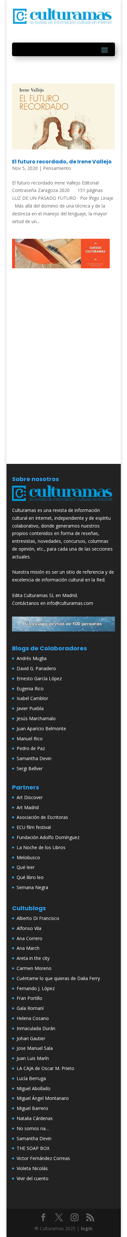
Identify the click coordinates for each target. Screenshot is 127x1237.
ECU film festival (34, 827)
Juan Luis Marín (33, 1058)
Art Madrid (28, 807)
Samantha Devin (34, 758)
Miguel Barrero (32, 1108)
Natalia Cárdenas (35, 1118)
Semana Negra (32, 887)
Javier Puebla (30, 708)
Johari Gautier (31, 1038)
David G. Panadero (36, 668)
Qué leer (26, 867)
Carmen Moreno (34, 968)
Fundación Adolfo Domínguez (48, 837)
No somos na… (33, 1128)
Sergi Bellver (30, 768)
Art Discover (30, 797)
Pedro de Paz (31, 748)
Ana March (28, 948)
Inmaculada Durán (36, 1028)
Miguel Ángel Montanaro (43, 1098)
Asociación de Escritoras (42, 817)
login (86, 1228)
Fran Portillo (29, 998)
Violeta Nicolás (32, 1168)
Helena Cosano (33, 1018)
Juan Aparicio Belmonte (41, 728)
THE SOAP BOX (33, 1148)
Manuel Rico (30, 738)
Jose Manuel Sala (35, 1048)
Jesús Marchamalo (36, 718)
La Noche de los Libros (41, 847)
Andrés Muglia (32, 658)
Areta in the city (33, 958)
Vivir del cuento (33, 1178)
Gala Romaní (30, 1008)
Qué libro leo (30, 877)
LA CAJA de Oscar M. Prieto (45, 1068)
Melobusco (28, 857)
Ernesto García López (39, 678)
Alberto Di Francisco (38, 918)
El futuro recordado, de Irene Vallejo (62, 161)
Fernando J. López (36, 988)
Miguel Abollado (33, 1088)
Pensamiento (57, 168)
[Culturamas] (63, 502)
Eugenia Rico (30, 688)
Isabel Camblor (32, 698)
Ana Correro (29, 938)
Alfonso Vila (29, 928)
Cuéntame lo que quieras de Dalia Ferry (58, 978)
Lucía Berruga (31, 1078)
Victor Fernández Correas (43, 1158)
